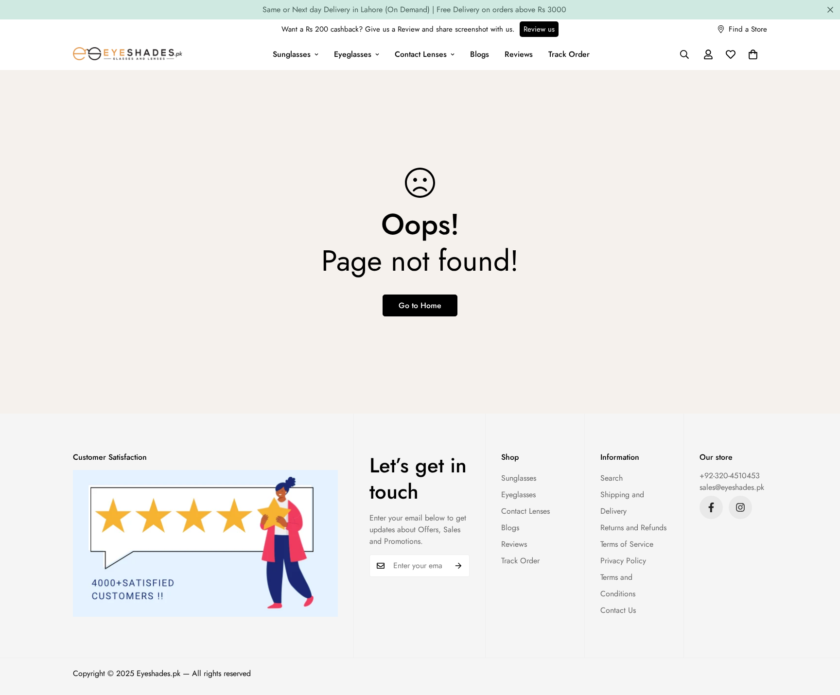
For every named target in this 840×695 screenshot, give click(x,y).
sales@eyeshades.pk (732, 487)
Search (611, 478)
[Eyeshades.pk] (127, 54)
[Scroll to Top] (821, 642)
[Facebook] (711, 507)
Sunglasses (292, 54)
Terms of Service (626, 544)
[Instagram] (740, 507)
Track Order (569, 54)
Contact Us (618, 610)
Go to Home (420, 305)
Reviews (519, 54)
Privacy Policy (623, 560)
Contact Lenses (421, 54)
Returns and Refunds (633, 527)
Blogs (479, 54)
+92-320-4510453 (730, 475)
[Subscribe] (459, 566)
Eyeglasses (352, 54)
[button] (753, 54)
